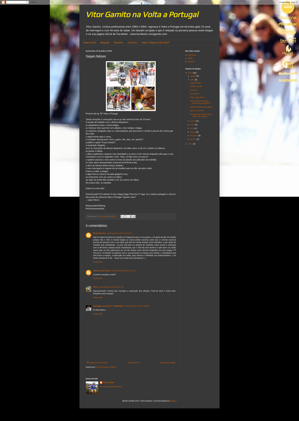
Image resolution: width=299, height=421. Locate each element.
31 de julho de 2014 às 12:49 (111, 287)
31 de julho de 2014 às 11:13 (124, 271)
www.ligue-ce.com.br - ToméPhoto (108, 306)
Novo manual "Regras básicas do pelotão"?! (200, 102)
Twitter (190, 58)
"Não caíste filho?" (197, 97)
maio (192, 125)
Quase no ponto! (197, 110)
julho (192, 80)
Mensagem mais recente (96, 363)
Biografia (105, 42)
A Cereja (193, 90)
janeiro (193, 139)
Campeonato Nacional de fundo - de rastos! (201, 115)
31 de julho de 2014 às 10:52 (119, 233)
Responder (98, 262)
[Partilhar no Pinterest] (133, 216)
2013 (190, 144)
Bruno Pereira (99, 233)
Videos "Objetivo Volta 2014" (156, 42)
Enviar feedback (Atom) (106, 367)
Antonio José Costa (102, 271)
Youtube (191, 61)
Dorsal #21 (194, 94)
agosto (193, 76)
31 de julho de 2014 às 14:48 (136, 306)
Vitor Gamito (108, 382)
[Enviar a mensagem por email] (122, 216)
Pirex (95, 287)
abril (192, 128)
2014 (190, 73)
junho (193, 121)
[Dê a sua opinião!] (125, 216)
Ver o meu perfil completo (110, 386)
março (193, 132)
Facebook (192, 55)
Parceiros (132, 42)
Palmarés (118, 42)
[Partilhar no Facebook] (131, 216)
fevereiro (194, 136)
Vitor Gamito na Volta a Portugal (142, 14)
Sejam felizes (195, 83)
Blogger (173, 401)
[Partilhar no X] (128, 216)
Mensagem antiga (167, 363)
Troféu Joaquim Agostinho (201, 107)
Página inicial (89, 42)
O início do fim (196, 86)
